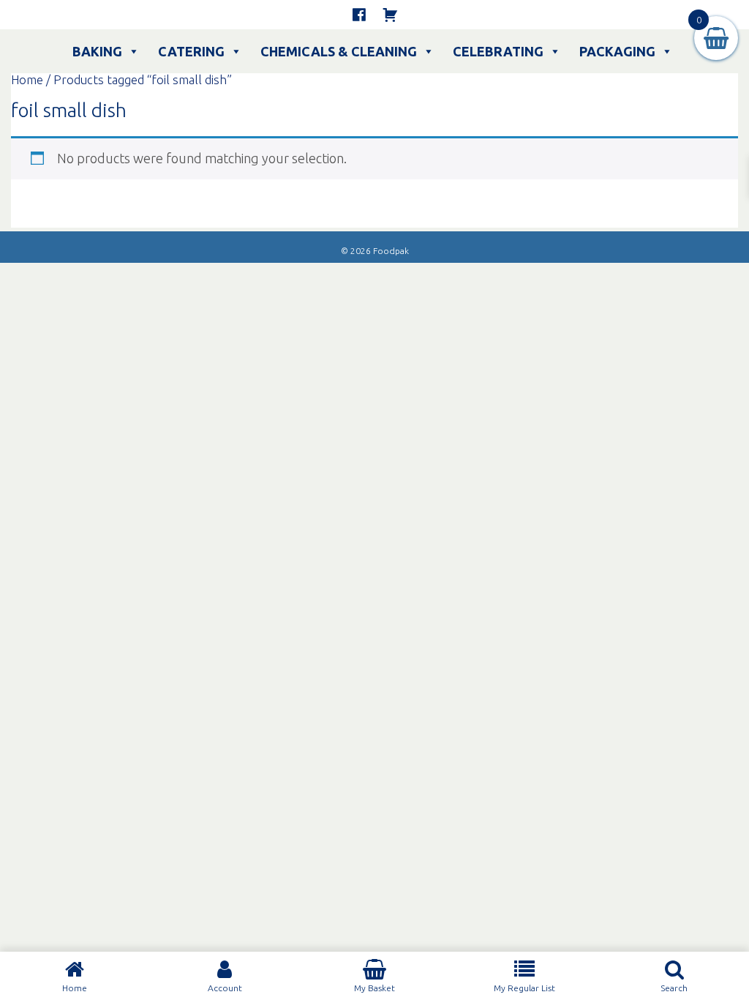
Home (27, 79)
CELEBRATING (498, 51)
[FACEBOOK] (359, 14)
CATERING (191, 51)
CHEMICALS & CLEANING (338, 51)
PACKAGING (617, 51)
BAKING (97, 51)
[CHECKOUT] (389, 14)
